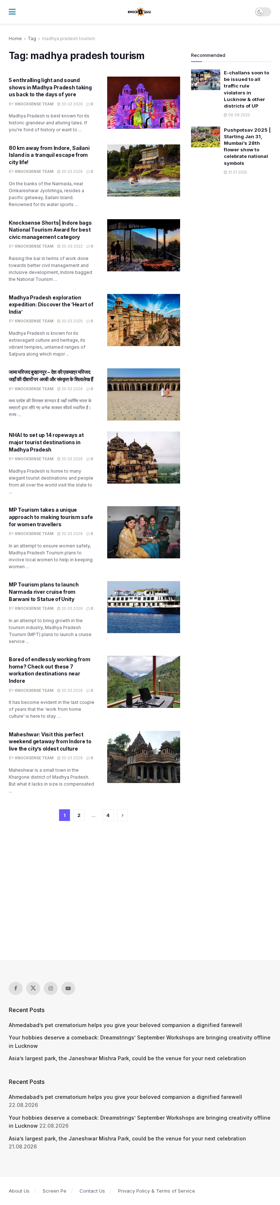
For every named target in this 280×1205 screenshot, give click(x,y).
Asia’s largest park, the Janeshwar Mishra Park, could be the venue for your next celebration (127, 1058)
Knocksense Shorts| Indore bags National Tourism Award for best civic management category (50, 230)
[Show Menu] (12, 12)
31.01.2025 (237, 172)
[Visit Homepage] (140, 12)
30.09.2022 (72, 246)
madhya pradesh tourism (68, 38)
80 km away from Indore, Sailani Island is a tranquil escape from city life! (49, 155)
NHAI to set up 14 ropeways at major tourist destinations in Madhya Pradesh (46, 442)
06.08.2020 (238, 115)
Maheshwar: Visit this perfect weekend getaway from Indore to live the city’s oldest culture (50, 741)
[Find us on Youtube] (68, 988)
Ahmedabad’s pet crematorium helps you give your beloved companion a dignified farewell (125, 1025)
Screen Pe (54, 1191)
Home (15, 38)
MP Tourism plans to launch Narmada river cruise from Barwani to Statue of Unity (44, 591)
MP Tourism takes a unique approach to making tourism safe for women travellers (51, 517)
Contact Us (92, 1191)
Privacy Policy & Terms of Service (156, 1191)
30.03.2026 (72, 104)
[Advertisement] (140, 891)
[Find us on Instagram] (51, 988)
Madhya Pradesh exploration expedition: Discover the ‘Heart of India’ (51, 304)
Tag (32, 38)
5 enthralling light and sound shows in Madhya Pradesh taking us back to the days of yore (50, 87)
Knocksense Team (34, 104)
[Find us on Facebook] (16, 988)
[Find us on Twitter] (33, 988)
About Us (19, 1191)
